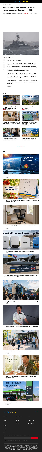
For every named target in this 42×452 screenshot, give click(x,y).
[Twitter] (4, 63)
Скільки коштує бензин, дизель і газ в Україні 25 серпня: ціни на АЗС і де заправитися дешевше (21, 402)
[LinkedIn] (4, 65)
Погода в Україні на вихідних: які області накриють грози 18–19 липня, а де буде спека (30, 107)
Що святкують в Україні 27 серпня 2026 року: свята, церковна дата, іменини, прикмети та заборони (22, 201)
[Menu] (4, 2)
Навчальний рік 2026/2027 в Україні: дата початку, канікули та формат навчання (21, 351)
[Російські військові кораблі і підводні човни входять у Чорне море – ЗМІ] (21, 43)
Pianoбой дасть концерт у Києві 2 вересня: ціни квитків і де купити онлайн (21, 326)
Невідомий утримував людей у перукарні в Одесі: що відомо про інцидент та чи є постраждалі (10, 139)
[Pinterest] (4, 67)
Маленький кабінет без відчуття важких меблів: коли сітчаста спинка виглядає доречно (20, 226)
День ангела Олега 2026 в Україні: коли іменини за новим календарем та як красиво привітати (22, 377)
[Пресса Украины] (21, 1)
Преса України (12, 446)
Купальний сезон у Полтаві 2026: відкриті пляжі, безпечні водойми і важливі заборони (29, 139)
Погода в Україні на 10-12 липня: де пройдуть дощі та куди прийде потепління (29, 123)
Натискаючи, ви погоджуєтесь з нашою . (16, 440)
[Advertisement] (21, 23)
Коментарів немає (34, 13)
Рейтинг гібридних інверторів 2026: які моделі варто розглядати (19, 251)
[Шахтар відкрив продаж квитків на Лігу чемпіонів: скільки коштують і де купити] (21, 290)
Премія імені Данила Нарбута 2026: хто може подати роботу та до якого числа (11, 123)
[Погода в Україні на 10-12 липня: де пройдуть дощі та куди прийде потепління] (30, 116)
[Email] (4, 70)
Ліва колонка (26, 13)
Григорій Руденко (8, 13)
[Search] (37, 2)
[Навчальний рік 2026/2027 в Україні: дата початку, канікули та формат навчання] (21, 340)
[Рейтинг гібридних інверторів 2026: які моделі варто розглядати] (21, 240)
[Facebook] (4, 60)
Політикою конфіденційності (22, 440)
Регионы (4, 109)
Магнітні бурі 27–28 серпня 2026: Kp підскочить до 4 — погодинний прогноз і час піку (22, 175)
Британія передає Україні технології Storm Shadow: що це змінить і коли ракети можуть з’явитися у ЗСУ (21, 276)
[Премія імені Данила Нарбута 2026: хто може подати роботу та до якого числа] (11, 116)
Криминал (5, 142)
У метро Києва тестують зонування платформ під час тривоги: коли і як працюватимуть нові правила (11, 107)
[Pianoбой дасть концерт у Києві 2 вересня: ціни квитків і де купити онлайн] (21, 315)
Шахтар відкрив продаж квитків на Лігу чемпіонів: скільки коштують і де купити (21, 302)
